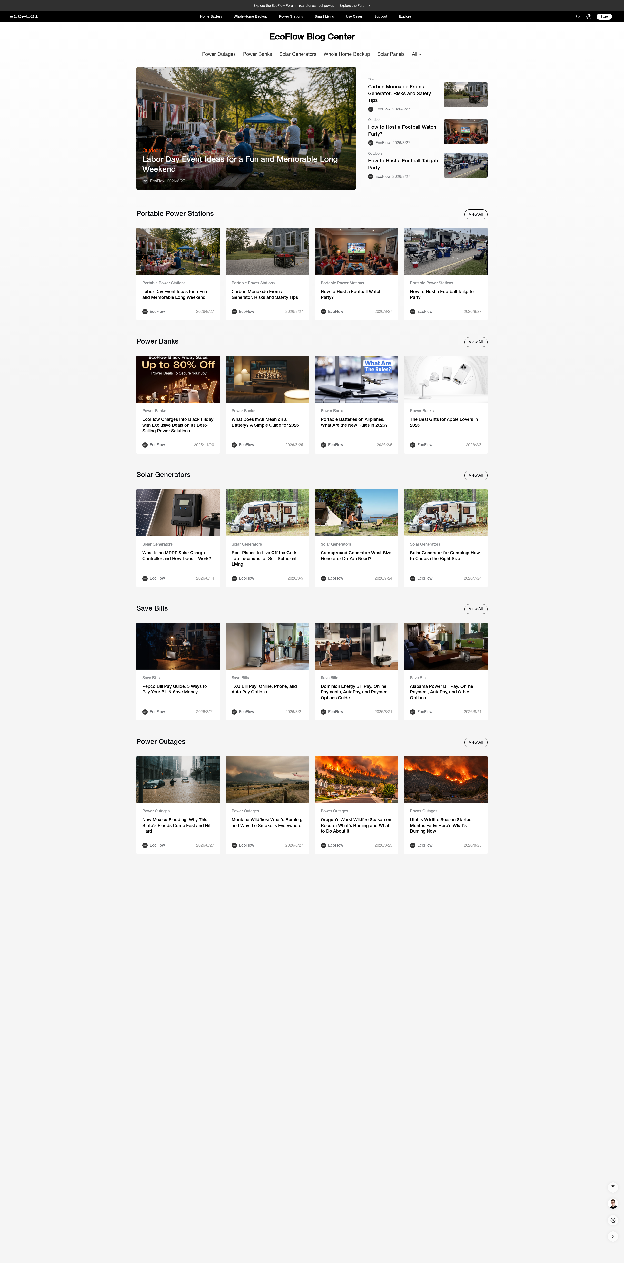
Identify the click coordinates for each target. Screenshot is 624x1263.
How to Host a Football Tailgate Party (403, 164)
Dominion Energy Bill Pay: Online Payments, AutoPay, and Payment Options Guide (355, 692)
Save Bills (151, 677)
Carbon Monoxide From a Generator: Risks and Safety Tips (399, 93)
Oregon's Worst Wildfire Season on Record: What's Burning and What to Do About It (356, 825)
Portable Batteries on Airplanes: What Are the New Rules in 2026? (354, 422)
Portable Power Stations (163, 283)
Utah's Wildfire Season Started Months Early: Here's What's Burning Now (441, 825)
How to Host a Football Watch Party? (402, 130)
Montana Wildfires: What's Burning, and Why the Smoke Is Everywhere (267, 822)
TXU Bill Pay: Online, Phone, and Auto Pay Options (264, 689)
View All (476, 214)
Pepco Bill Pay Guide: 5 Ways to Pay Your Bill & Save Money (174, 689)
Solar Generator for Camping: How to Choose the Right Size (445, 555)
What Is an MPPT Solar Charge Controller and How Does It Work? (176, 555)
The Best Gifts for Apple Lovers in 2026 (444, 422)
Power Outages (219, 54)
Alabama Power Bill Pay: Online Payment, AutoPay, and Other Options (441, 692)
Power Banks (257, 54)
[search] (578, 16)
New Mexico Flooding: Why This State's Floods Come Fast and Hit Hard (176, 825)
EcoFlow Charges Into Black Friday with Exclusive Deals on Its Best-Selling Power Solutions (177, 425)
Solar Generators (297, 54)
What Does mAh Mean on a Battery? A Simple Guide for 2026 (265, 422)
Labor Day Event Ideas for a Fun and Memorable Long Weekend (240, 164)
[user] (589, 16)
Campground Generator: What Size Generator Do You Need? (356, 555)
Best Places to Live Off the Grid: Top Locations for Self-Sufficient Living (264, 558)
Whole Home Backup (347, 54)
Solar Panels (391, 54)
